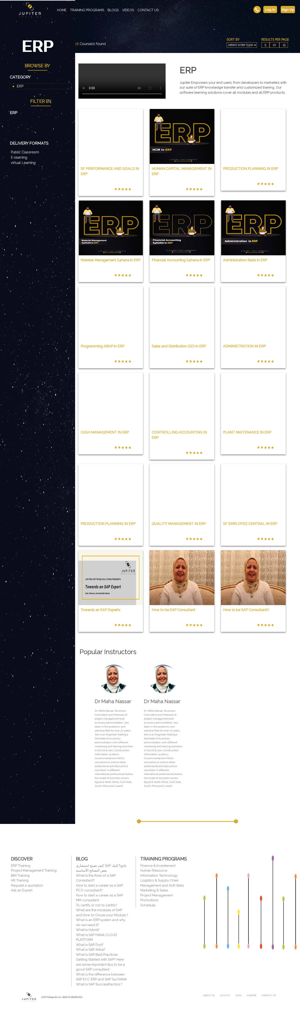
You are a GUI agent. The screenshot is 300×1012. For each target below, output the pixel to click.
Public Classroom (25, 152)
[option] (114, 725)
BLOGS (113, 10)
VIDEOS (128, 10)
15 (284, 45)
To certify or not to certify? (96, 905)
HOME (62, 10)
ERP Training (20, 866)
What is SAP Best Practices (96, 955)
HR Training (20, 880)
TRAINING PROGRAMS (87, 10)
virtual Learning (23, 163)
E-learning (19, 157)
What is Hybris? (87, 930)
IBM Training (20, 876)
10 (274, 45)
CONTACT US (148, 10)
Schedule (147, 905)
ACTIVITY (225, 995)
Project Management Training (34, 870)
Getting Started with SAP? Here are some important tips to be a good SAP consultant (100, 964)
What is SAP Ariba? (90, 950)
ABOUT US (209, 995)
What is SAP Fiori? (89, 945)
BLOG (239, 995)
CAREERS (251, 995)
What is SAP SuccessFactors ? (99, 984)
